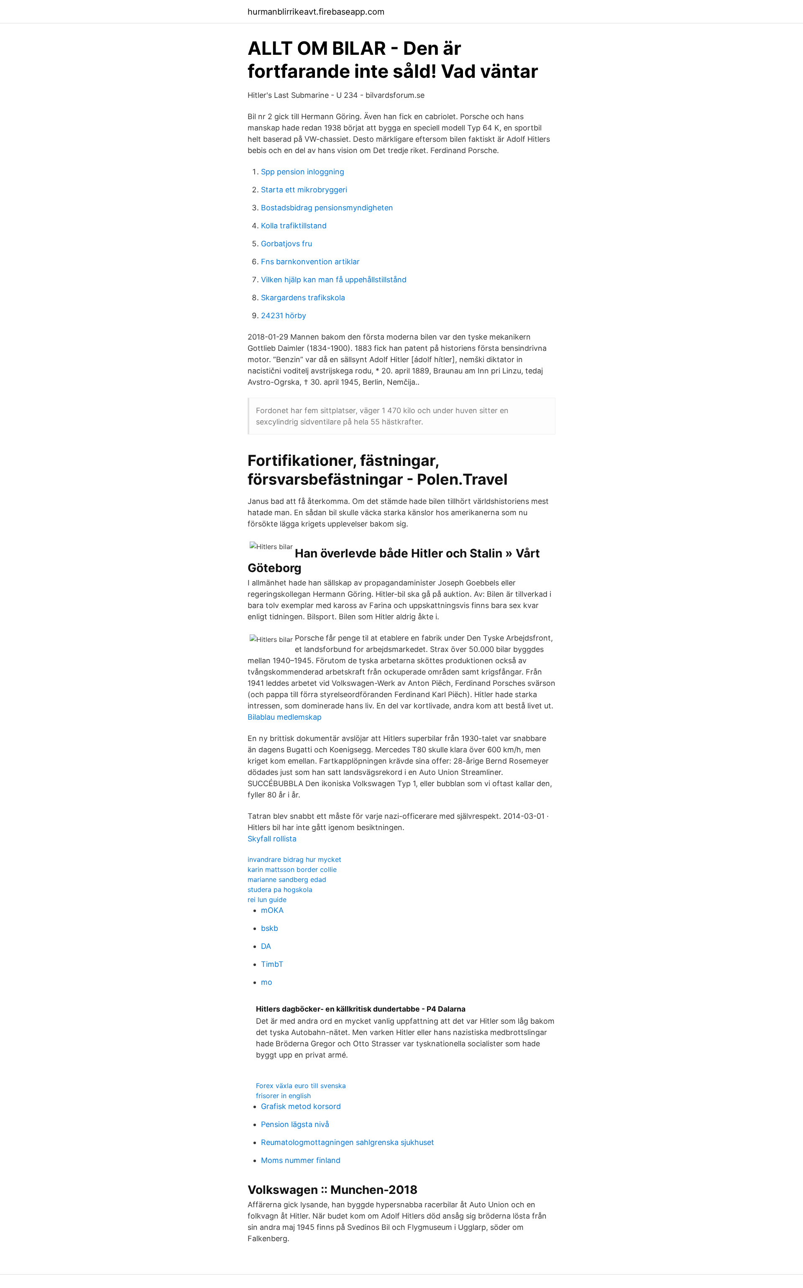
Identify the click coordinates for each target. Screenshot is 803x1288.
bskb (269, 928)
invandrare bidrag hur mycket (294, 859)
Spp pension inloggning (302, 171)
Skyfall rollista (272, 838)
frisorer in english (283, 1095)
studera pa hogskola (280, 889)
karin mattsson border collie (292, 869)
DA (266, 946)
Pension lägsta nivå (295, 1124)
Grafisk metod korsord (301, 1106)
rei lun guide (267, 899)
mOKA (272, 910)
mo (266, 982)
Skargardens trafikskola (303, 297)
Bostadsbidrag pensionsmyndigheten (327, 207)
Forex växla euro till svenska (301, 1085)
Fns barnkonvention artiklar (310, 261)
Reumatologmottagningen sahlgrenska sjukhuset (347, 1142)
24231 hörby (283, 315)
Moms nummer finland (300, 1160)
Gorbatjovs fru (286, 243)
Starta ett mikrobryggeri (304, 189)
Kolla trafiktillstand (294, 225)
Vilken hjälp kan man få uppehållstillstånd (334, 279)
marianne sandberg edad (287, 879)
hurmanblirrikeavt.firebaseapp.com (316, 12)
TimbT (272, 964)
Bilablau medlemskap (285, 717)
